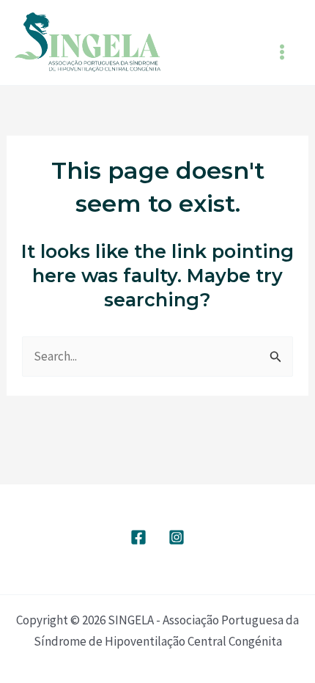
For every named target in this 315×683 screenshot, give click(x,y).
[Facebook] (138, 537)
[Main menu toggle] (282, 52)
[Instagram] (176, 537)
